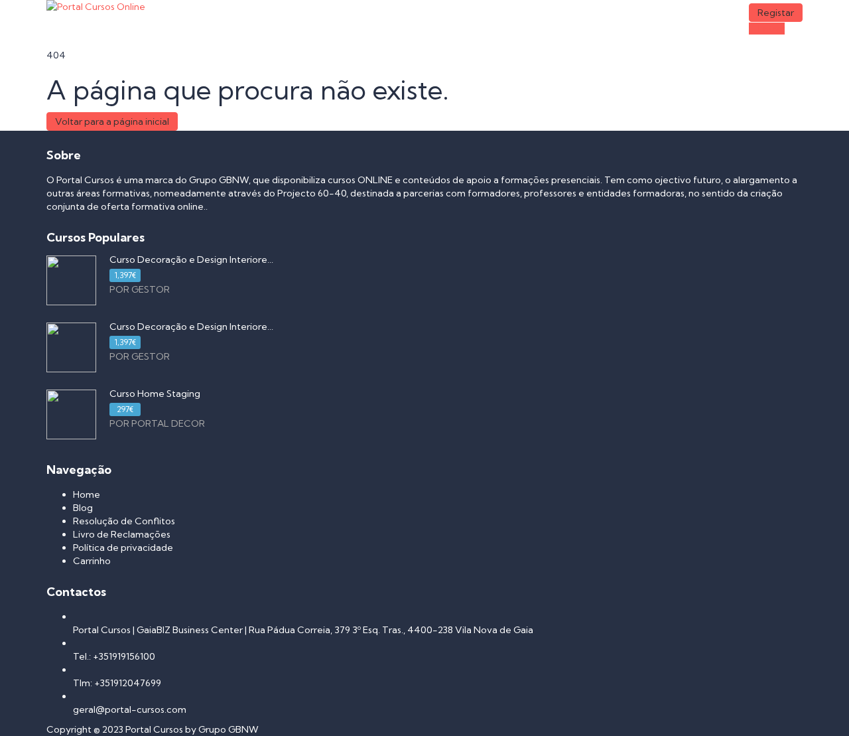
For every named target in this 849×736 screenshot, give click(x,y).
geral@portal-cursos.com (129, 709)
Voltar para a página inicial (112, 121)
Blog (83, 508)
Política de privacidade (123, 547)
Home (86, 494)
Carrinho (92, 561)
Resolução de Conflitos (124, 521)
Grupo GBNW (228, 729)
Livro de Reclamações (121, 534)
